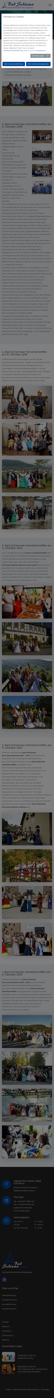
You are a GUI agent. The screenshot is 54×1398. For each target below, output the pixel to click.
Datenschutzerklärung (13, 50)
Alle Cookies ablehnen (13, 64)
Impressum (41, 50)
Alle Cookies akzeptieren (38, 64)
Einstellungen (38, 56)
